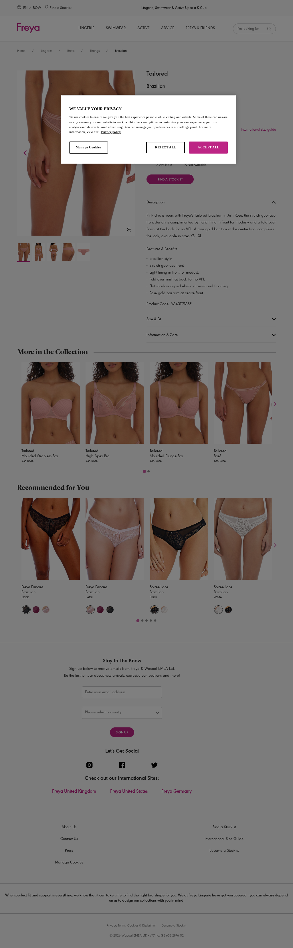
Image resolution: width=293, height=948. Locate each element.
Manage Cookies (88, 147)
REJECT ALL (165, 147)
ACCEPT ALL (208, 147)
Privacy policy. (111, 132)
